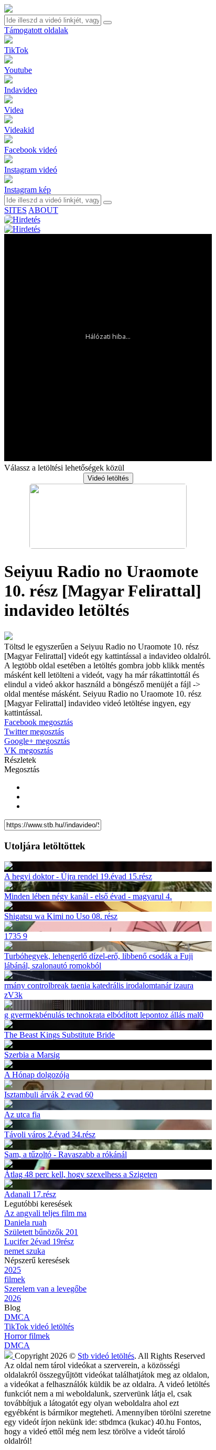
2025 (12, 1269)
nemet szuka (24, 1250)
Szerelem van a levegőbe (45, 1288)
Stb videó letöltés (106, 1355)
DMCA (17, 1317)
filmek (14, 1279)
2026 (12, 1298)
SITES (15, 210)
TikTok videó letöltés (39, 1326)
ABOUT (43, 210)
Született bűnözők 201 (41, 1232)
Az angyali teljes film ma (45, 1213)
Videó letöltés (108, 478)
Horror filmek (27, 1335)
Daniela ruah (25, 1222)
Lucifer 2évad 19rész (39, 1241)
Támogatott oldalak (36, 30)
